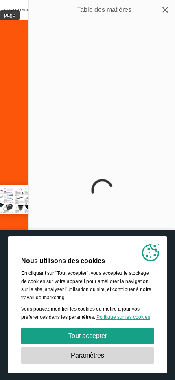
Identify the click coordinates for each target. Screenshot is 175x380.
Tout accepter (87, 335)
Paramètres (87, 355)
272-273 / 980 (16, 10)
